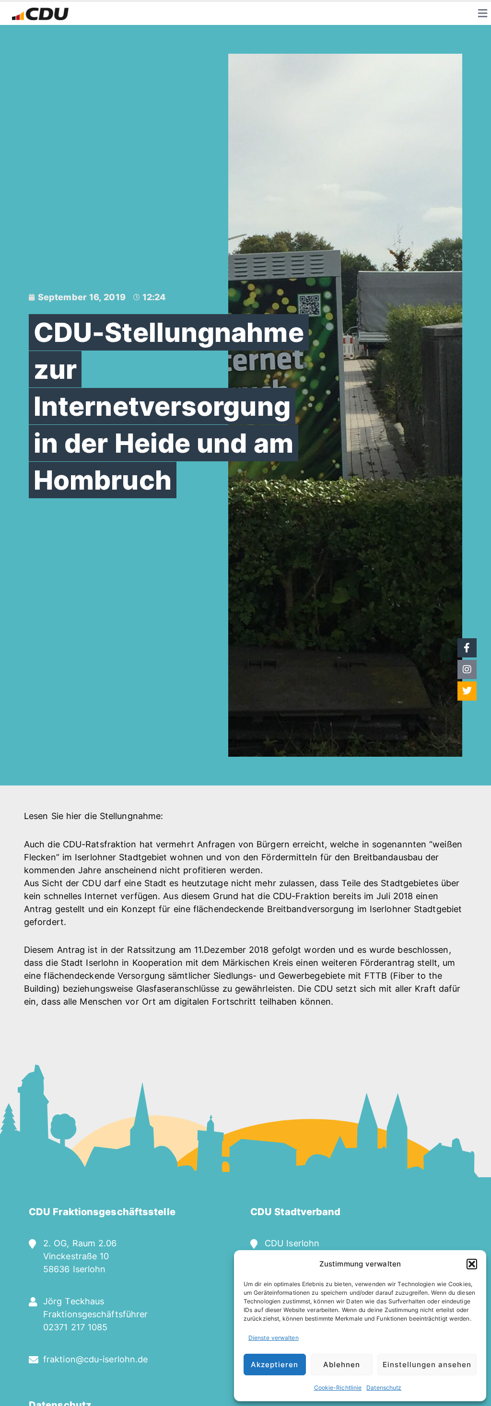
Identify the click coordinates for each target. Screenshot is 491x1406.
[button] (472, 1264)
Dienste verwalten (273, 1337)
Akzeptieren (274, 1364)
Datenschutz (383, 1387)
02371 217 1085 (75, 1327)
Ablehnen (341, 1364)
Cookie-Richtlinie (338, 1387)
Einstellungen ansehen (427, 1364)
